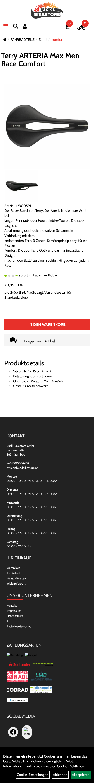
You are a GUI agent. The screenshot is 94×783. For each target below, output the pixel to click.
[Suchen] (15, 26)
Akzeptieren (80, 775)
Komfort (57, 39)
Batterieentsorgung (19, 626)
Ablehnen (60, 775)
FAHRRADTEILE (23, 39)
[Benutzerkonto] (25, 26)
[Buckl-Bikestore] (47, 10)
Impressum (14, 611)
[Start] (5, 39)
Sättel (43, 39)
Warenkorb (14, 568)
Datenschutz (15, 616)
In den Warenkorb (47, 324)
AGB (9, 621)
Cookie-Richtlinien (70, 766)
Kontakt (12, 605)
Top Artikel (13, 573)
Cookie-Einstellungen (32, 775)
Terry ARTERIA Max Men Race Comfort (40, 59)
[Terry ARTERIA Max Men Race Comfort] (47, 126)
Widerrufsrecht (16, 583)
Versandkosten (16, 578)
